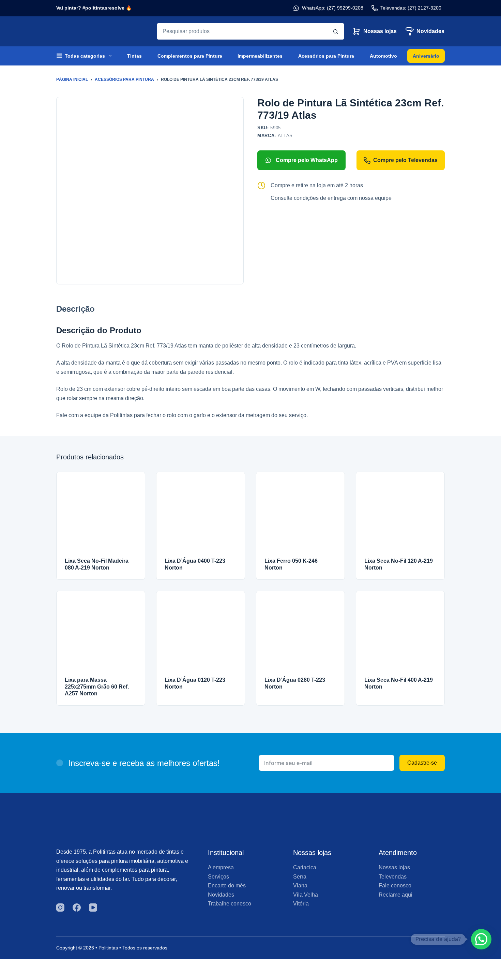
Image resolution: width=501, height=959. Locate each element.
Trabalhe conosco (229, 903)
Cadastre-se (422, 763)
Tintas (134, 56)
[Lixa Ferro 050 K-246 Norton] (300, 516)
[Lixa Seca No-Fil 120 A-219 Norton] (400, 516)
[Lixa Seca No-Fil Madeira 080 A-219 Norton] (101, 516)
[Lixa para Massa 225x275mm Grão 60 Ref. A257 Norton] (101, 635)
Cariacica (304, 867)
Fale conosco (395, 885)
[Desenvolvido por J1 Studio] (398, 950)
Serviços (218, 877)
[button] (481, 939)
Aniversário (426, 56)
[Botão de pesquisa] (336, 31)
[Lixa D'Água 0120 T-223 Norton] (201, 635)
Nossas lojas (380, 31)
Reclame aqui (395, 895)
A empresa (221, 867)
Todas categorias (85, 56)
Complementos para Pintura (189, 56)
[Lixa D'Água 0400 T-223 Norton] (201, 516)
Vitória (301, 903)
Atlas (285, 135)
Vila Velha (305, 895)
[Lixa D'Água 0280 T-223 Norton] (300, 635)
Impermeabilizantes (260, 56)
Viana (300, 885)
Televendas (393, 877)
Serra (299, 877)
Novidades (430, 31)
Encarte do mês (227, 885)
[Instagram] (60, 907)
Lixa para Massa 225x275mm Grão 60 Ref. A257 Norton (97, 686)
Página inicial (72, 79)
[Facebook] (77, 907)
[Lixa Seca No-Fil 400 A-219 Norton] (400, 635)
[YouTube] (93, 907)
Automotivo (383, 56)
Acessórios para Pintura (326, 56)
